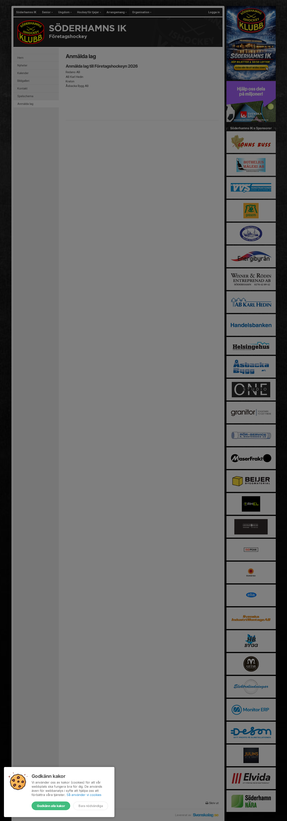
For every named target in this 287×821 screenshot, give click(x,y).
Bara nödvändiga (91, 806)
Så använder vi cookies (83, 795)
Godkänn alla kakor (51, 806)
